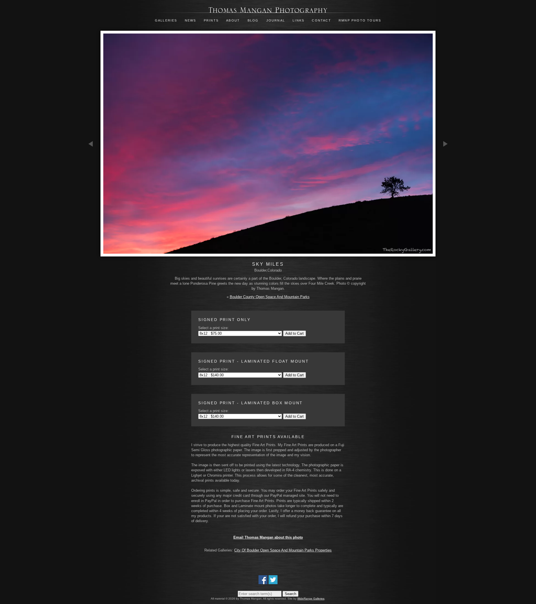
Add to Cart (294, 333)
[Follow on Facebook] (263, 581)
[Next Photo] (445, 176)
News (190, 20)
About (233, 20)
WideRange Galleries (310, 598)
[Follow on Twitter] (273, 581)
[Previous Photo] (90, 176)
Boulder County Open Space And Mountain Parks (270, 297)
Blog (253, 20)
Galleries (166, 20)
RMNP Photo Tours (360, 20)
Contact (321, 20)
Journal (276, 20)
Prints (211, 20)
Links (298, 20)
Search (290, 594)
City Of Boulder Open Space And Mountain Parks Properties (283, 550)
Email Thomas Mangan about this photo (268, 537)
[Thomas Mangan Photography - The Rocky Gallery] (268, 10)
